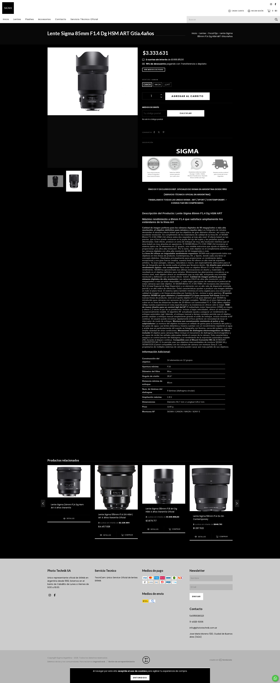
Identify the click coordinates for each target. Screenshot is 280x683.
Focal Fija (213, 33)
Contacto (60, 19)
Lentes (17, 19)
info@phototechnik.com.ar (203, 627)
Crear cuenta (238, 11)
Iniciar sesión (257, 11)
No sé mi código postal (152, 119)
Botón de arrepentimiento (121, 661)
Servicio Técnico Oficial (84, 19)
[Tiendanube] (221, 660)
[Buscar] (276, 19)
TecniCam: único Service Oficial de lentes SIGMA (116, 579)
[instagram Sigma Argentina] (271, 4)
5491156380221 (197, 615)
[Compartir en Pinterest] (164, 132)
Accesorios (44, 19)
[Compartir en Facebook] (154, 132)
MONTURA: (150, 80)
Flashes (29, 19)
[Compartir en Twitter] (159, 132)
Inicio (6, 19)
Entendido (140, 677)
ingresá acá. (99, 661)
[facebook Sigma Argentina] (275, 4)
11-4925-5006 (196, 621)
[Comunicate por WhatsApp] (275, 678)
